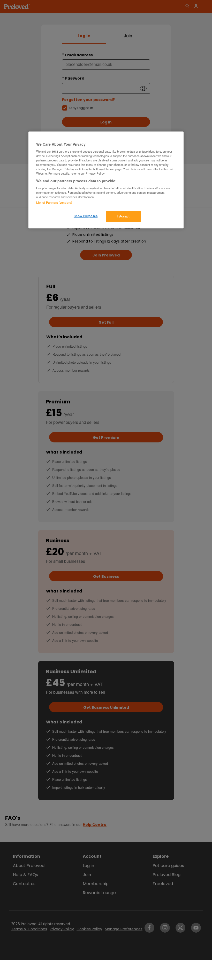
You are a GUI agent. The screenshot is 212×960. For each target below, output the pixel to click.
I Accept (123, 216)
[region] (106, 180)
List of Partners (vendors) (54, 202)
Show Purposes (85, 216)
